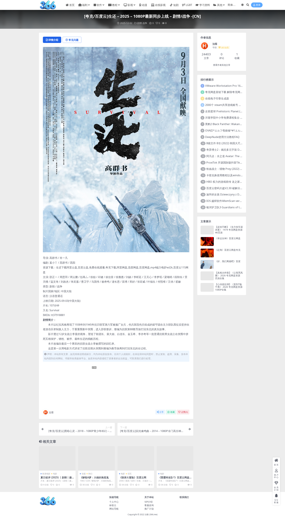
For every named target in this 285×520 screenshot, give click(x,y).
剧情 (139, 23)
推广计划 (149, 508)
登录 (258, 5)
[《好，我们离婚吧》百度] (207, 264)
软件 (99, 5)
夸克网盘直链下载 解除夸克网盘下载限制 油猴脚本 (235, 92)
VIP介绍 (148, 501)
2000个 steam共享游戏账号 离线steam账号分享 (233, 105)
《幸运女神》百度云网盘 (227, 238)
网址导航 (114, 508)
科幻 (90, 473)
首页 (72, 5)
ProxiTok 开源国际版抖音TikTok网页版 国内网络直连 (237, 162)
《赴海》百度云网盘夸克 (227, 249)
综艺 (130, 473)
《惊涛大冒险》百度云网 (132, 477)
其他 (219, 5)
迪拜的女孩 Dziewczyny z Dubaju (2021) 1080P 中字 (237, 194)
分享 (161, 412)
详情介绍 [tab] (53, 39)
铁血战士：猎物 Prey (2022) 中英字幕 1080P (232, 169)
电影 (55, 473)
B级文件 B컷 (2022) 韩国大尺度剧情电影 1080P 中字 (237, 143)
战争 (144, 23)
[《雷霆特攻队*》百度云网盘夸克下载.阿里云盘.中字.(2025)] (175, 458)
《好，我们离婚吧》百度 (227, 261)
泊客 (51, 412)
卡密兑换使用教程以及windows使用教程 (230, 175)
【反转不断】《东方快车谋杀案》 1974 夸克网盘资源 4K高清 (229, 229)
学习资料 (204, 5)
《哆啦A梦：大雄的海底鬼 (94, 477)
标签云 (112, 505)
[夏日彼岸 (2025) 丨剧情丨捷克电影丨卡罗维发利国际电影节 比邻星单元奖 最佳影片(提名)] (57, 458)
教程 (114, 5)
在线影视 (160, 5)
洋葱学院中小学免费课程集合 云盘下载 (228, 117)
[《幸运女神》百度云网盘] (207, 241)
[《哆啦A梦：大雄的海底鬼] (96, 458)
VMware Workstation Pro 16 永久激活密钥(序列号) (236, 86)
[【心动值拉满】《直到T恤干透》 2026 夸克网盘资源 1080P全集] (207, 287)
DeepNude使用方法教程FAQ (222, 137)
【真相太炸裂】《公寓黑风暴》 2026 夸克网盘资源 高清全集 (229, 275)
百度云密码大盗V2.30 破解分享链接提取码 (231, 188)
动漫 (144, 5)
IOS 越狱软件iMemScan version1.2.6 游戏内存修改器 (238, 201)
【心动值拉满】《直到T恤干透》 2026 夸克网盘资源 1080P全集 (228, 287)
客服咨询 (149, 505)
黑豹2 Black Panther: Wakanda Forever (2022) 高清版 (237, 124)
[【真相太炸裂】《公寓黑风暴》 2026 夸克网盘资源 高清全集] (207, 275)
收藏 (172, 412)
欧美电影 (46, 473)
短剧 (176, 5)
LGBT (189, 5)
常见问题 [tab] (74, 39)
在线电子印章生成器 (217, 98)
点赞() (184, 412)
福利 (84, 5)
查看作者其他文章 (221, 65)
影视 (130, 5)
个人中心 (114, 501)
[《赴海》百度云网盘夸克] (207, 253)
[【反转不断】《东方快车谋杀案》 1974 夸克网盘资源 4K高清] (207, 230)
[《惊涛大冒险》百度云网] (135, 458)
